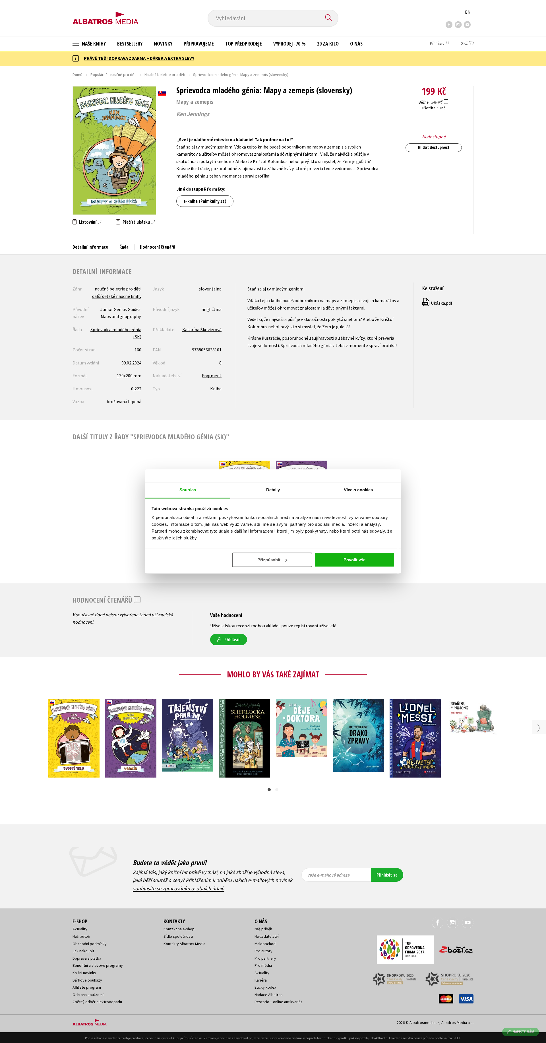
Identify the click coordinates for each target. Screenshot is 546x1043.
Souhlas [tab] (187, 489)
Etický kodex (265, 987)
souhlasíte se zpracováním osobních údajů (178, 888)
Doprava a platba (87, 958)
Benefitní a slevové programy (98, 965)
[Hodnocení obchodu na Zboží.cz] (453, 948)
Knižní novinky (84, 972)
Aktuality (80, 928)
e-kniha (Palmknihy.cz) (204, 201)
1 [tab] (269, 789)
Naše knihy (93, 43)
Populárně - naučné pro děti (113, 74)
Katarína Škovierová (202, 329)
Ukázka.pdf (437, 303)
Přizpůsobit (268, 559)
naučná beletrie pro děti (118, 289)
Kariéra (261, 980)
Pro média (263, 965)
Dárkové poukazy (87, 980)
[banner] (105, 13)
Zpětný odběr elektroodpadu (97, 1001)
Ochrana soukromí (88, 994)
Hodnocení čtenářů (157, 247)
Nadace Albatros (269, 994)
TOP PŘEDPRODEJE (243, 43)
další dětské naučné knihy (116, 296)
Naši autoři (81, 936)
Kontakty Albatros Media (184, 943)
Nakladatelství (267, 936)
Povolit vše (354, 559)
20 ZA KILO (328, 43)
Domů (77, 74)
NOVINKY (163, 43)
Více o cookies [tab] (358, 489)
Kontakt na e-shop (179, 928)
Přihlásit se (387, 875)
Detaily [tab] (273, 489)
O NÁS (356, 43)
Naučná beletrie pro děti (164, 74)
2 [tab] (276, 789)
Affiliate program (87, 987)
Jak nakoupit (83, 950)
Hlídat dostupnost (433, 147)
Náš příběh (263, 928)
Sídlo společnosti (178, 936)
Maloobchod (265, 943)
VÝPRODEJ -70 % (289, 43)
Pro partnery (265, 958)
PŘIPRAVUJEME (199, 43)
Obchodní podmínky (90, 943)
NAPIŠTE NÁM (523, 1031)
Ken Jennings (192, 114)
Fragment (212, 375)
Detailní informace (90, 247)
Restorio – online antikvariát (278, 1001)
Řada (124, 247)
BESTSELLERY (129, 43)
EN (468, 12)
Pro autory (263, 950)
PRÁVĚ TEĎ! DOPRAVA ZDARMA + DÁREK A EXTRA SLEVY (139, 58)
